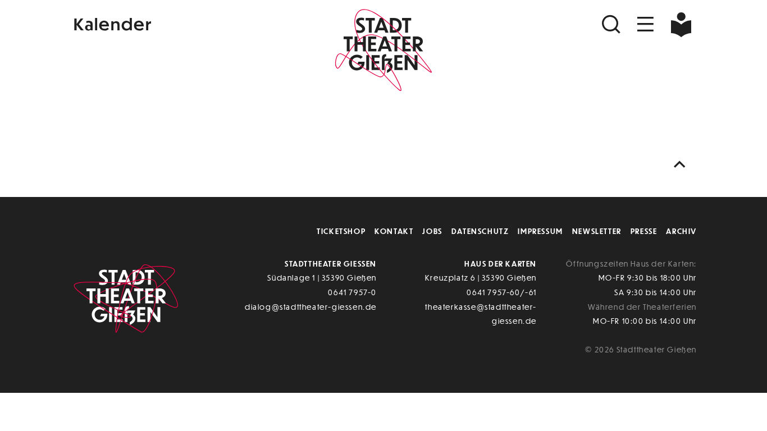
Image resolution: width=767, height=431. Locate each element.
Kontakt (394, 231)
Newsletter (597, 231)
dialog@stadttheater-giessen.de (311, 306)
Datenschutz (480, 231)
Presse (644, 231)
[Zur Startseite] (383, 48)
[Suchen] (612, 24)
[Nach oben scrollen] (682, 164)
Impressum (540, 231)
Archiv (681, 231)
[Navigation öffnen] (646, 24)
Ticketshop (341, 231)
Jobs (432, 231)
